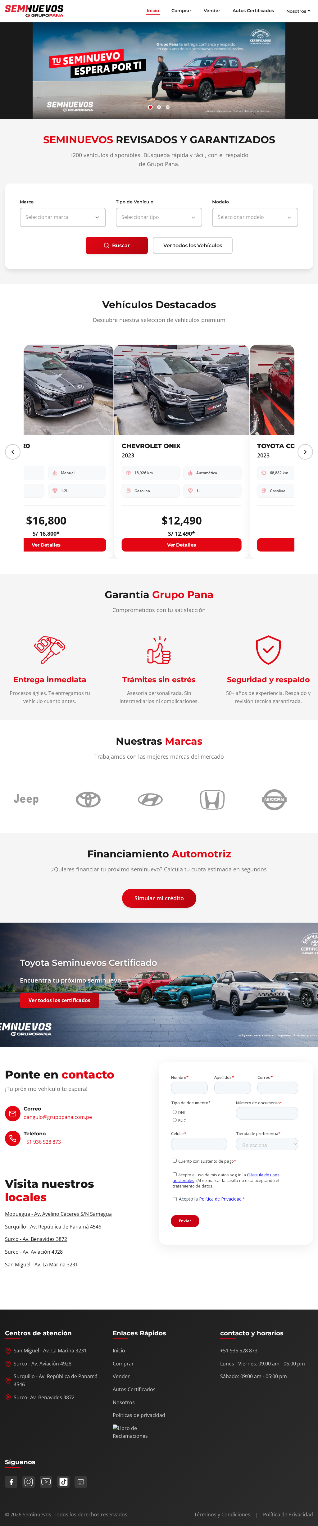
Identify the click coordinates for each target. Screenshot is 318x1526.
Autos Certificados (253, 10)
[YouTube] (46, 1482)
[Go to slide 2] (159, 107)
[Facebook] (11, 1482)
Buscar (121, 245)
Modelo (220, 202)
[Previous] (12, 452)
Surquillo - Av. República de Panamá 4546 (53, 1226)
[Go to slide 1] (150, 107)
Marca (27, 202)
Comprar (181, 10)
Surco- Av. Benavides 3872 (44, 1397)
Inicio (153, 10)
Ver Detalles (91, 544)
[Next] (305, 452)
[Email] (81, 1482)
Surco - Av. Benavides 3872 (36, 1239)
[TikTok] (63, 1482)
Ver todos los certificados (59, 1000)
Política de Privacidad (288, 1514)
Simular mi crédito (159, 898)
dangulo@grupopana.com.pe (58, 1117)
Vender (212, 10)
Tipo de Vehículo (134, 202)
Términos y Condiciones (222, 1514)
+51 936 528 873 (42, 1141)
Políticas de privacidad (139, 1415)
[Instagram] (28, 1482)
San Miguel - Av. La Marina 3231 (41, 1264)
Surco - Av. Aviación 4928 (34, 1251)
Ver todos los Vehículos (192, 245)
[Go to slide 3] (168, 107)
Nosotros (124, 1402)
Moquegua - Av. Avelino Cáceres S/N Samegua (58, 1213)
